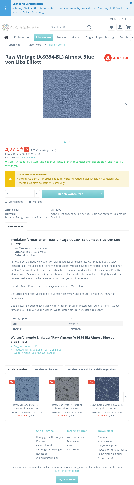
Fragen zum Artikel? (25, 346)
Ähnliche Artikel (17, 369)
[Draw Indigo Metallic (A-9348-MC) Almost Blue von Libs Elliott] (107, 389)
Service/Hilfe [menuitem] (121, 19)
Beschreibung (16, 226)
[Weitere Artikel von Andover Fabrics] (116, 60)
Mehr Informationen (67, 470)
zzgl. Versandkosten (25, 157)
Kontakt (40, 441)
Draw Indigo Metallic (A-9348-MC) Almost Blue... (107, 406)
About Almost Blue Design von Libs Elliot (37, 349)
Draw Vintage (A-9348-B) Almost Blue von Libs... (27, 406)
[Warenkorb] (128, 27)
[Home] (6, 37)
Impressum (73, 449)
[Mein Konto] (119, 27)
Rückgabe (41, 453)
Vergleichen (15, 201)
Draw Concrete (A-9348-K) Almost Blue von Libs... (67, 406)
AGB (69, 445)
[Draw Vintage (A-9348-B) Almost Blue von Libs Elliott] (27, 389)
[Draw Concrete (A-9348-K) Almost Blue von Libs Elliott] (67, 389)
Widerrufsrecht (76, 437)
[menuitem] (71, 27)
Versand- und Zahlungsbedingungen (49, 447)
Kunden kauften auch (47, 369)
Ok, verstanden (67, 479)
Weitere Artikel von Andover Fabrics (34, 353)
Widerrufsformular (47, 457)
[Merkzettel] (111, 27)
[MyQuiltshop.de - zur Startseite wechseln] (20, 28)
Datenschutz (74, 441)
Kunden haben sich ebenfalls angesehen (92, 369)
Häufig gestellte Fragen (49, 437)
